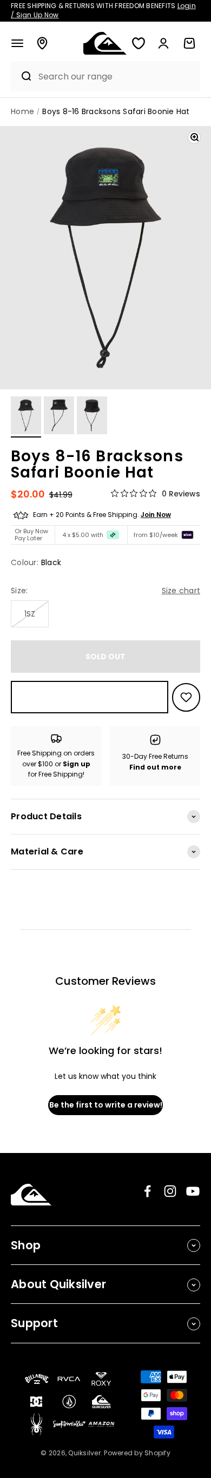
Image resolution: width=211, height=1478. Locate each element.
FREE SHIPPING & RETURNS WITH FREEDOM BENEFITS (103, 10)
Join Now (156, 514)
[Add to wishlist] (186, 697)
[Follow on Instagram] (170, 1191)
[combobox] (116, 76)
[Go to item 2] (59, 417)
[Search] (21, 76)
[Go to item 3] (92, 417)
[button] (17, 43)
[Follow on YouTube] (193, 1191)
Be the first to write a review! (105, 1104)
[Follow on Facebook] (147, 1191)
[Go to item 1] (26, 417)
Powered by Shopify (137, 1452)
